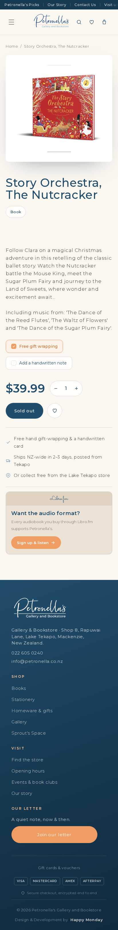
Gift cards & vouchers (59, 867)
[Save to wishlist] (54, 410)
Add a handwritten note (43, 363)
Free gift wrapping (38, 346)
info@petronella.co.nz (37, 661)
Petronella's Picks (22, 5)
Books (18, 688)
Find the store (27, 759)
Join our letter (54, 834)
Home (12, 46)
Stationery (23, 699)
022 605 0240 (27, 653)
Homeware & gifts (32, 710)
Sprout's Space (28, 733)
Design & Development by (59, 919)
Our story (21, 793)
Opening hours (28, 771)
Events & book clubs (34, 782)
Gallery (19, 722)
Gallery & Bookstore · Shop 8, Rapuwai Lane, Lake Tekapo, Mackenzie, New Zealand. (55, 636)
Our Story (57, 5)
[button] (11, 22)
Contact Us (85, 5)
